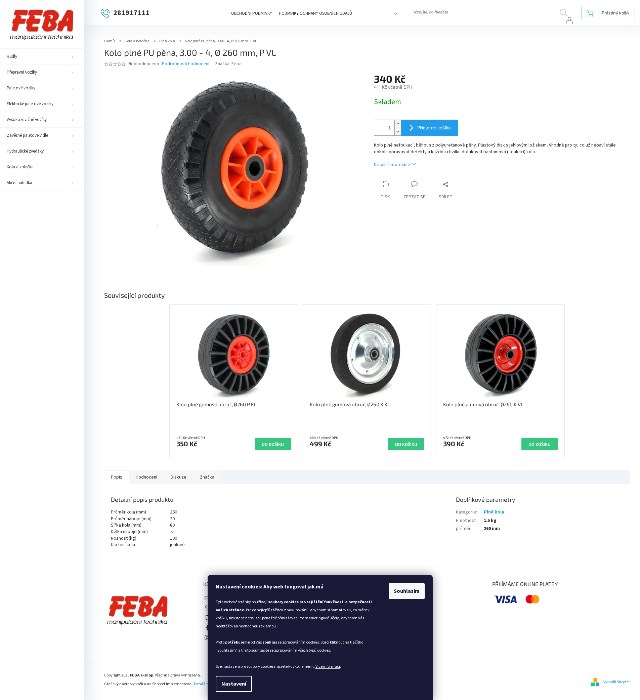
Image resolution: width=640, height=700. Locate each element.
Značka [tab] (207, 477)
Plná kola (494, 512)
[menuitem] (42, 56)
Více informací (327, 666)
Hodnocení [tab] (146, 477)
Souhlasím (407, 591)
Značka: (228, 63)
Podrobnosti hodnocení (185, 64)
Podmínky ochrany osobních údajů (315, 13)
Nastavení (233, 684)
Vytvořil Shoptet (616, 682)
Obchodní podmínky (251, 13)
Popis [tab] (116, 477)
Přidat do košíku (434, 127)
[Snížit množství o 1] (397, 131)
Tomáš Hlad (203, 684)
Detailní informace (392, 164)
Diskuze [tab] (178, 477)
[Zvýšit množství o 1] (397, 124)
